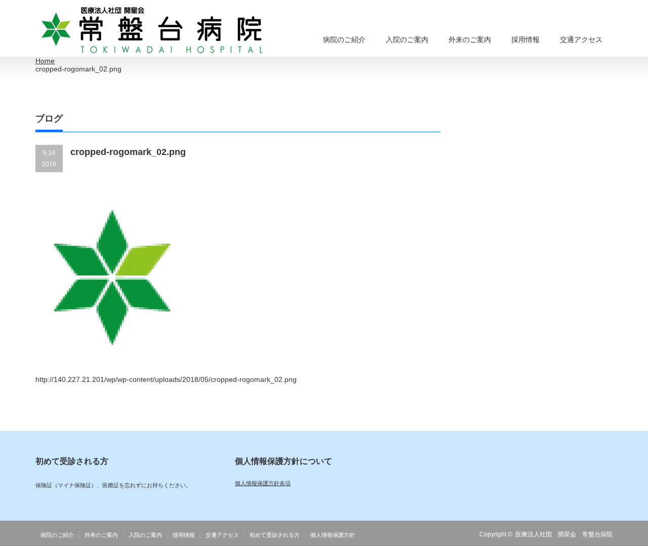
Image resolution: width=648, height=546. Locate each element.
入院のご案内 (407, 39)
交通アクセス (581, 39)
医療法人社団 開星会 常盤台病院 (564, 534)
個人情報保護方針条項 (263, 483)
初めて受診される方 (275, 535)
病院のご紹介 (344, 39)
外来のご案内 (470, 39)
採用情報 (525, 39)
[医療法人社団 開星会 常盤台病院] (152, 31)
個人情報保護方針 (332, 535)
